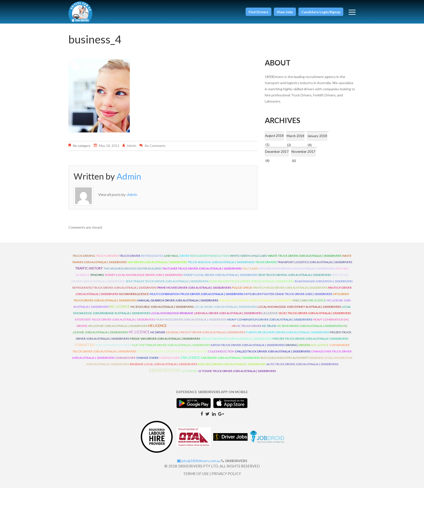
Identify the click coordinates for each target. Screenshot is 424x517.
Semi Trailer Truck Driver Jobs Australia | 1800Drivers (167, 281)
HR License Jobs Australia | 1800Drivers (117, 326)
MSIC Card (300, 300)
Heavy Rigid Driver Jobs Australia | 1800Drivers (191, 319)
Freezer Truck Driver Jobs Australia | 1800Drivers (310, 338)
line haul (171, 256)
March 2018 (295, 136)
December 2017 (277, 152)
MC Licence (119, 306)
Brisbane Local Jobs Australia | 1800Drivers (163, 364)
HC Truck (269, 326)
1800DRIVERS (164, 370)
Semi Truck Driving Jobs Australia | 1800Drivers (294, 275)
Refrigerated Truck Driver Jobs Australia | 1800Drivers (114, 287)
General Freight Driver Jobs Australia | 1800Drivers (205, 332)
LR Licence (270, 313)
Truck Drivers (266, 262)
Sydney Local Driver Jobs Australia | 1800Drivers (220, 275)
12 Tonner (189, 371)
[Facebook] (201, 413)
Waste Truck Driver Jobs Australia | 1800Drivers (304, 256)
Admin (131, 146)
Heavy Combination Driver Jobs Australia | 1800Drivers (269, 319)
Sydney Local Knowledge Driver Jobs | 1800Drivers (144, 275)
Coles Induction (221, 351)
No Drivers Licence (134, 294)
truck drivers (107, 256)
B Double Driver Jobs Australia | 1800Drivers (232, 364)
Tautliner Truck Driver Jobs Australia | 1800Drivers (202, 268)
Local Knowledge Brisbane (172, 313)
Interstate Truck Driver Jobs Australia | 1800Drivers (115, 319)
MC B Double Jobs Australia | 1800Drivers (162, 307)
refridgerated (152, 256)
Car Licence (190, 358)
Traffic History (89, 268)
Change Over (169, 358)
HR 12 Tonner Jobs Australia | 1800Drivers (199, 326)
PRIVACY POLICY (226, 473)
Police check (242, 287)
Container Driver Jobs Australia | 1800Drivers (172, 351)
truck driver (129, 256)
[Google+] (221, 413)
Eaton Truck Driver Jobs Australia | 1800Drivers (248, 345)
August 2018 (274, 136)
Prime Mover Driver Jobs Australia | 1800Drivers (194, 287)
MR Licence (317, 300)
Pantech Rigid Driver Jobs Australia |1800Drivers (290, 287)
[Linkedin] (214, 413)
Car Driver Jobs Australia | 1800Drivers (230, 358)
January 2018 (317, 136)
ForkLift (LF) (85, 345)
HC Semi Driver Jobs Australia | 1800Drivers (310, 326)
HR (234, 326)
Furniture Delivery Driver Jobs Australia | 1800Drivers (287, 332)
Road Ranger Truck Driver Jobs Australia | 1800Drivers (251, 281)
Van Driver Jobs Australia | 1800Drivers (157, 262)
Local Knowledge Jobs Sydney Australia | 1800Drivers (299, 307)
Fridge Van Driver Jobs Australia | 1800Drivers (165, 338)
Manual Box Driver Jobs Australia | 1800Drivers (255, 300)
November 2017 (303, 152)
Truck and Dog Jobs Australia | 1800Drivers (221, 262)
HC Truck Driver (249, 326)
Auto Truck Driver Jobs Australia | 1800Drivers (302, 364)
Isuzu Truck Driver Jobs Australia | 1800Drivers (315, 313)
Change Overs (147, 358)
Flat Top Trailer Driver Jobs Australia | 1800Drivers (171, 345)
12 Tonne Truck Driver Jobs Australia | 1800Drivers (237, 371)
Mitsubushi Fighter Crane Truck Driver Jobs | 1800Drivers (288, 294)
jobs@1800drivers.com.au (201, 461)
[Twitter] (207, 413)
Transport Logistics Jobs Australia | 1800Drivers (314, 262)
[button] (258, 12)
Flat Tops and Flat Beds (113, 345)
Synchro (97, 275)
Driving (291, 345)
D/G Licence (320, 345)
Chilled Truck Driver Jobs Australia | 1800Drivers (272, 351)
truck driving (83, 256)
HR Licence (157, 325)
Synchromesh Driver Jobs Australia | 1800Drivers (296, 268)
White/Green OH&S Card (248, 256)
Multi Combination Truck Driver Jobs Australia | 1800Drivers (196, 294)
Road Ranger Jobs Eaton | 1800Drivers (324, 281)
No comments (155, 146)
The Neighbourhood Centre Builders (132, 268)
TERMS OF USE (196, 473)
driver (184, 256)
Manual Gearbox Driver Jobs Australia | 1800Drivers (177, 300)
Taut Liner (250, 268)
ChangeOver (125, 358)
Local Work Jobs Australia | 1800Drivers (225, 307)
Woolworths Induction (209, 256)
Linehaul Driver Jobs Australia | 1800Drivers (228, 313)
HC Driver (157, 332)
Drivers (304, 345)
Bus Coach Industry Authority (285, 358)
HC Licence (139, 332)
